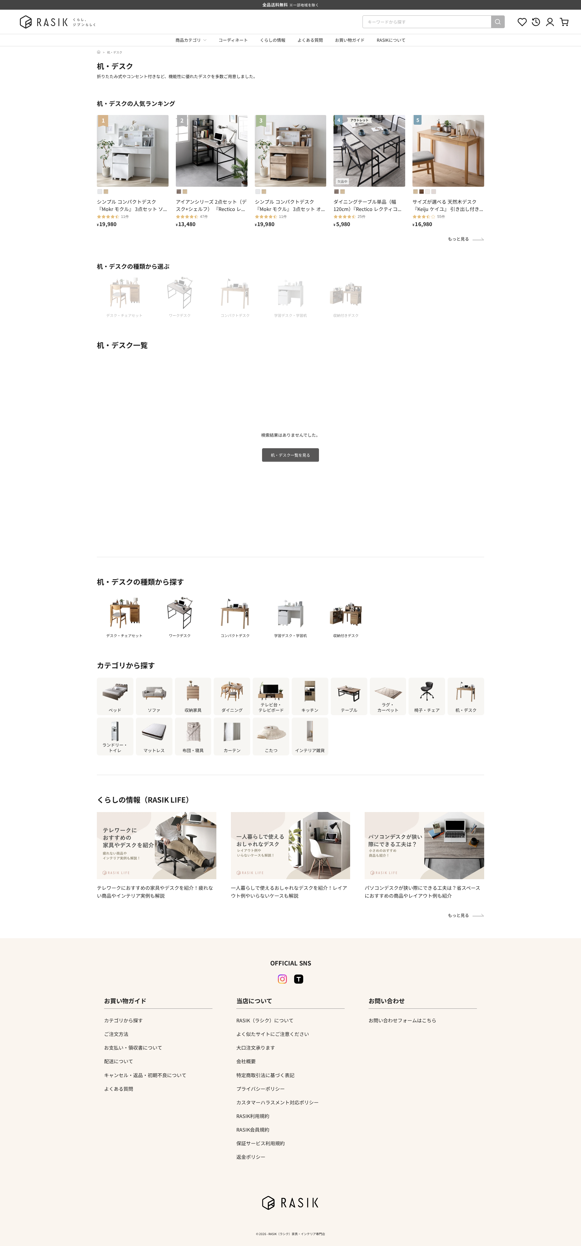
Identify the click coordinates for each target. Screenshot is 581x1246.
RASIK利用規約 (252, 1115)
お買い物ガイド (350, 40)
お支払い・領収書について (133, 1047)
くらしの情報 (272, 40)
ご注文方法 (116, 1033)
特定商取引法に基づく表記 (265, 1075)
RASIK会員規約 (252, 1129)
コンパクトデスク (235, 635)
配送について (118, 1061)
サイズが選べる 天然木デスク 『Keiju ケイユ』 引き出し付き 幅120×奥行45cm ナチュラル (445, 205)
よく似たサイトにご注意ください (272, 1033)
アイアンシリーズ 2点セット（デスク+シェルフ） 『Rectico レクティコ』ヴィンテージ (211, 205)
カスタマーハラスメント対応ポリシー (277, 1102)
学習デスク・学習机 (290, 635)
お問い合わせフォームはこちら (402, 1020)
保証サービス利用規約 (260, 1143)
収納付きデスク (346, 635)
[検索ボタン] (497, 22)
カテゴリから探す (123, 1020)
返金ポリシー (250, 1156)
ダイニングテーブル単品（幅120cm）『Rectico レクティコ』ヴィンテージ (367, 205)
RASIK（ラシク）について (265, 1020)
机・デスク (114, 52)
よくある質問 (310, 40)
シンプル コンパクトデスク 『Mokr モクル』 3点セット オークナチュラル (290, 205)
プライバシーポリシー (260, 1088)
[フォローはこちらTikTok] (298, 979)
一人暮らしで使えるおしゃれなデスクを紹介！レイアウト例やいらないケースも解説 (289, 891)
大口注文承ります (255, 1047)
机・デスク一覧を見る (290, 455)
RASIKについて (391, 40)
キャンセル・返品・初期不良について (145, 1075)
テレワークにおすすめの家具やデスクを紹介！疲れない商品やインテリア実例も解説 (155, 891)
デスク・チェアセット (124, 635)
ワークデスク (180, 635)
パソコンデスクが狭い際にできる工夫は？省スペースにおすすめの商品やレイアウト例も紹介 (422, 891)
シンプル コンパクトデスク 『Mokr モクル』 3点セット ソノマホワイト (132, 205)
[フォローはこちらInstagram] (282, 979)
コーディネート (233, 40)
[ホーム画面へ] (98, 52)
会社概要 (246, 1061)
